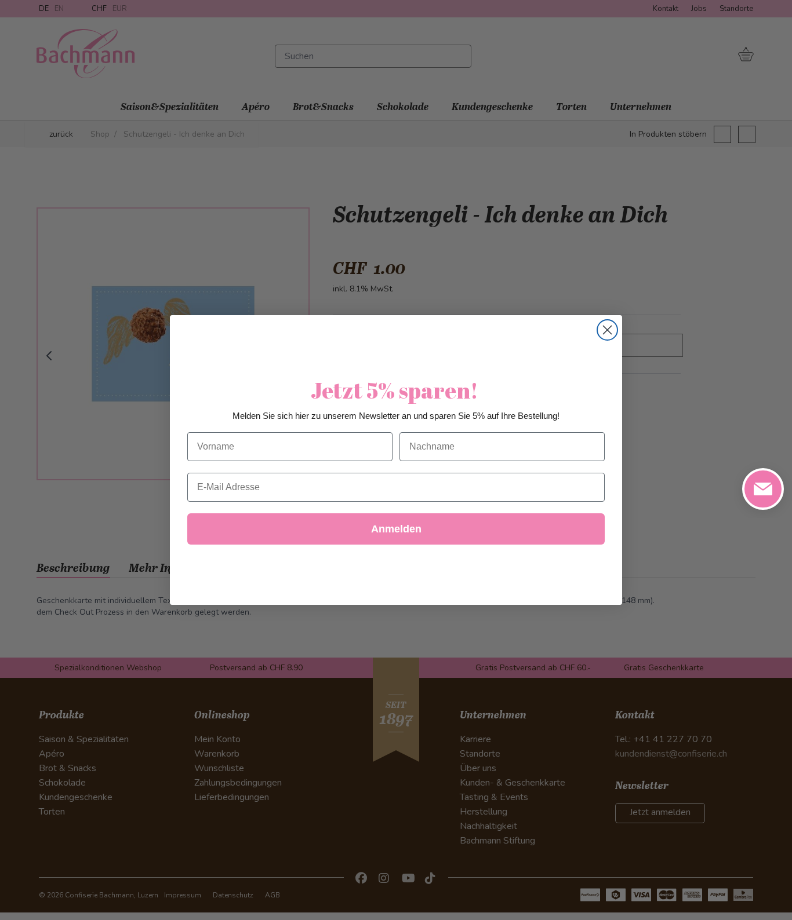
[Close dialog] (607, 330)
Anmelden (396, 529)
